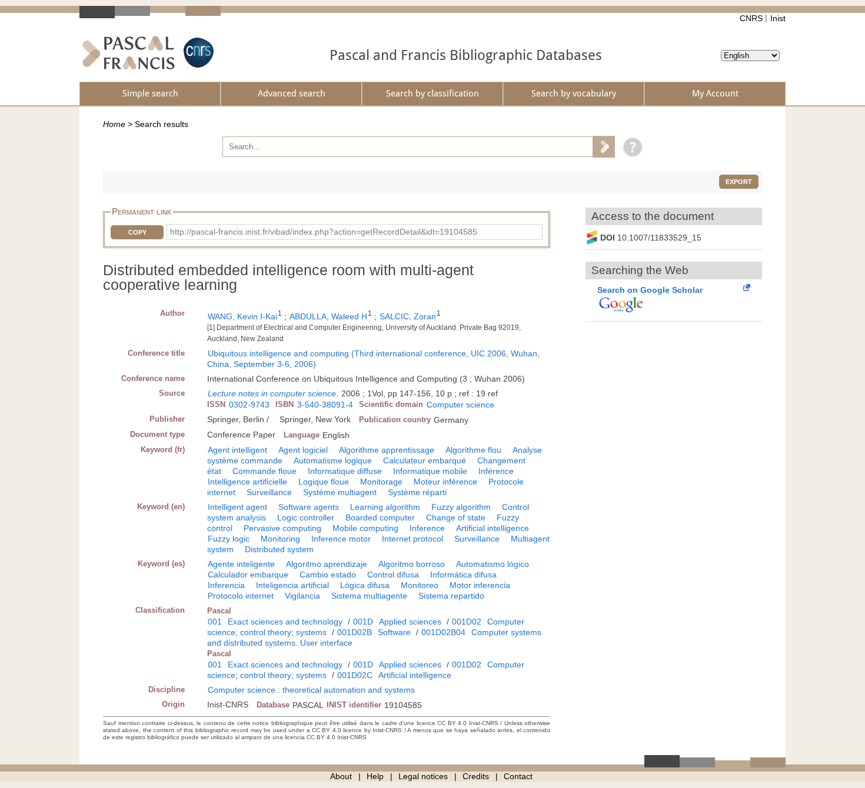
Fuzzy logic (228, 538)
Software (394, 632)
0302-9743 (249, 404)
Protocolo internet (241, 595)
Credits (476, 776)
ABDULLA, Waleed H (328, 316)
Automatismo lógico (492, 564)
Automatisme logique (333, 460)
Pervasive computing (282, 528)
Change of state (455, 517)
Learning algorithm (385, 507)
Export (739, 181)
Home (114, 124)
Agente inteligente (241, 564)
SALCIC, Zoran (408, 316)
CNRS (751, 18)
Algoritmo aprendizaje (326, 564)
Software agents (308, 507)
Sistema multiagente (369, 595)
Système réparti (417, 492)
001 (215, 621)
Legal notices (423, 776)
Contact (518, 776)
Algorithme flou (473, 450)
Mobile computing (365, 528)
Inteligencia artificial (292, 585)
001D (363, 621)
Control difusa (393, 574)
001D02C (354, 675)
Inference (427, 528)
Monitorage (381, 481)
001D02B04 (443, 632)
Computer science (460, 404)
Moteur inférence (445, 481)
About (341, 776)
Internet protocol (412, 538)
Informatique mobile (430, 471)
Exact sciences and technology (285, 621)
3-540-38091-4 (325, 404)
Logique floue (323, 481)
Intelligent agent (237, 507)
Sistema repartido (451, 595)
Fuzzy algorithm (461, 507)
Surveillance (269, 492)
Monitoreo (419, 585)
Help (375, 776)
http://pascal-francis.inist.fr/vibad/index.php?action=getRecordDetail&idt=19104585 (323, 231)
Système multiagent (340, 492)
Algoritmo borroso (411, 564)
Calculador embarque (248, 574)
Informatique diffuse (345, 471)
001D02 (466, 621)
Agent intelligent (237, 450)
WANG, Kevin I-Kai (242, 316)
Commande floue (264, 471)
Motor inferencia (480, 585)
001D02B (354, 632)
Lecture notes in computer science (272, 393)
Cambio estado (328, 574)
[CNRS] (197, 53)
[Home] (128, 52)
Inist (778, 18)
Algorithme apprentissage (386, 450)
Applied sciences (410, 621)
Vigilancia (302, 595)
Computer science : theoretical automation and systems (311, 689)
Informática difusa (463, 574)
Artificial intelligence (492, 528)
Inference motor (341, 538)
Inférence (496, 471)
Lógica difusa (365, 585)
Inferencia (226, 585)
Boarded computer (380, 517)
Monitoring (280, 538)
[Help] (630, 146)
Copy (137, 232)
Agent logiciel (303, 450)
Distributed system (279, 549)
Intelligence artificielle (247, 481)
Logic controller (305, 517)
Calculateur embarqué (424, 460)
